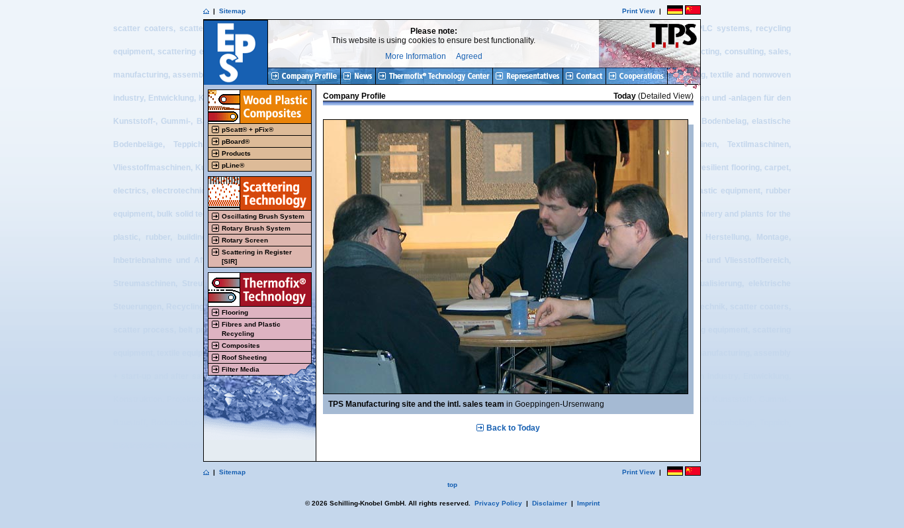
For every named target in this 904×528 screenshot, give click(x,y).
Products (236, 153)
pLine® (233, 165)
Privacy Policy (498, 503)
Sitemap (232, 11)
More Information (415, 56)
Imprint (588, 503)
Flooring (235, 312)
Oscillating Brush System (263, 216)
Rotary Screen (245, 240)
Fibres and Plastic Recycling (251, 329)
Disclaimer (549, 503)
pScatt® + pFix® (247, 129)
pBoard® (235, 141)
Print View (638, 11)
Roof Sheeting (244, 357)
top (452, 484)
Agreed (469, 56)
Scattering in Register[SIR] (257, 256)
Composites (241, 345)
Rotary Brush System (256, 228)
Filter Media (240, 369)
